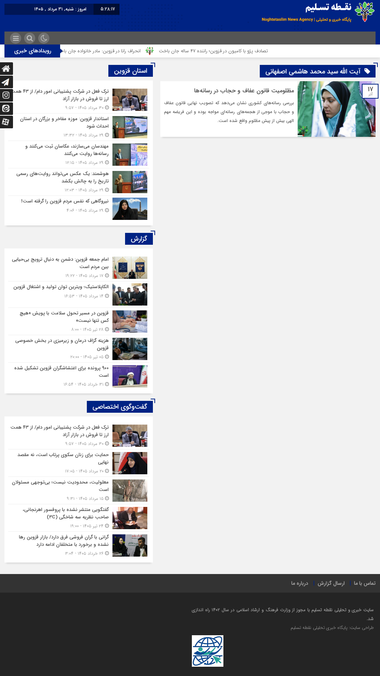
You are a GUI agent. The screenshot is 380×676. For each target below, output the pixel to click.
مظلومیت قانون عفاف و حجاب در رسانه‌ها (244, 90)
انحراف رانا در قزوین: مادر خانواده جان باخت (113, 51)
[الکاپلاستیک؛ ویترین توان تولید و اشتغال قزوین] (78, 294)
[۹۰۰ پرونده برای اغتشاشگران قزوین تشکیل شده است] (78, 375)
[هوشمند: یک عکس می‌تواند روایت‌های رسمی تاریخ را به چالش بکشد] (78, 181)
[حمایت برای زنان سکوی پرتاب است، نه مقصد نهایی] (78, 463)
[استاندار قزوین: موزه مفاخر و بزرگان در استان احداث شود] (78, 127)
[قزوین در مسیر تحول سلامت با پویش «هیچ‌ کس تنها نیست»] (78, 321)
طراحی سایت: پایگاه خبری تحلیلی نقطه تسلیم (332, 627)
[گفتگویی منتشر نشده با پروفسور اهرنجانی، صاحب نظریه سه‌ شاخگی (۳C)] (78, 517)
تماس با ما (365, 583)
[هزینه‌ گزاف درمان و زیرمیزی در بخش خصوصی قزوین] (78, 348)
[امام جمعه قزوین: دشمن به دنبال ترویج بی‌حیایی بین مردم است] (78, 267)
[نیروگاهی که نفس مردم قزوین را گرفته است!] (78, 208)
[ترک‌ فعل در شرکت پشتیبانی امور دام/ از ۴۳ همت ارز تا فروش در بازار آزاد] (78, 99)
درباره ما (299, 583)
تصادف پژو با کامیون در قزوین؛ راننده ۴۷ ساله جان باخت (229, 51)
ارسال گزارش (331, 583)
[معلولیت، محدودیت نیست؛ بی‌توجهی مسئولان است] (78, 490)
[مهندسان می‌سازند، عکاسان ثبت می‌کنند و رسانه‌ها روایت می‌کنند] (78, 154)
